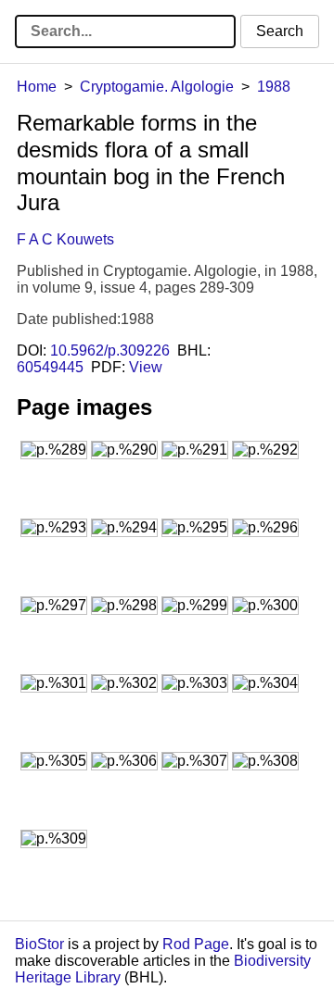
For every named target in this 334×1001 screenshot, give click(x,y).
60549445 (50, 367)
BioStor (39, 944)
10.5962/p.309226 (110, 350)
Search (279, 31)
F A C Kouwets (65, 239)
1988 (273, 86)
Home (37, 86)
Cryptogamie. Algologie (157, 86)
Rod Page (195, 944)
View (145, 367)
